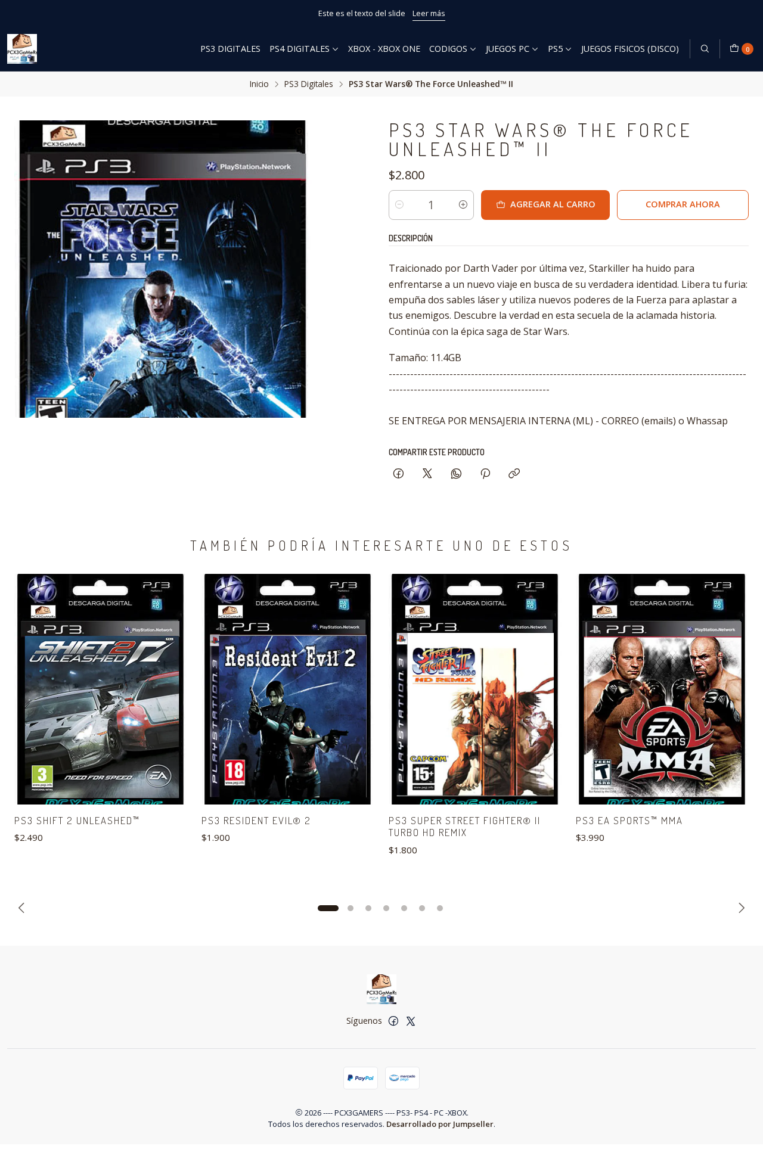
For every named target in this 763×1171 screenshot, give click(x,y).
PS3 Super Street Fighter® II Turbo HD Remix (465, 826)
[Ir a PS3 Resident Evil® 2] (287, 689)
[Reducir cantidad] (399, 205)
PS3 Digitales (230, 48)
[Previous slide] (23, 908)
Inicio (259, 84)
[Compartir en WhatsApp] (456, 474)
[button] (328, 908)
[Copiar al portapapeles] (514, 474)
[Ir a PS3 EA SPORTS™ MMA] (662, 689)
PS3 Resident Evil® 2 (256, 820)
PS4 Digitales (299, 48)
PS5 (555, 48)
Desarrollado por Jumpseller (440, 1124)
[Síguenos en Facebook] (393, 1021)
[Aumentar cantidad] (463, 205)
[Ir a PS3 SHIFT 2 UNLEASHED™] (100, 689)
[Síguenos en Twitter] (411, 1021)
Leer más (428, 13)
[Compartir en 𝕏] (427, 474)
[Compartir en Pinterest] (485, 474)
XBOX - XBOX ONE (384, 48)
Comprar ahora (683, 204)
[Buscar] (704, 49)
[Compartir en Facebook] (398, 474)
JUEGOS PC (507, 48)
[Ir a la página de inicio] (22, 49)
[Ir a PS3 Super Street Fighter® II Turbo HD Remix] (475, 689)
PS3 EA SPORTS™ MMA (629, 820)
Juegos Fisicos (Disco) (630, 48)
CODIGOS (448, 48)
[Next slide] (740, 908)
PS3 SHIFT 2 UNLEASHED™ (77, 820)
